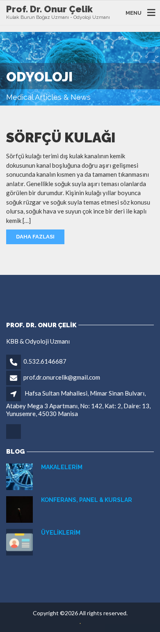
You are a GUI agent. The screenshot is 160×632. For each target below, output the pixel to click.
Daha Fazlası (35, 237)
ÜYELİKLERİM (60, 532)
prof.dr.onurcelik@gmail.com (61, 377)
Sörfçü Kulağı (60, 138)
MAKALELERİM (61, 467)
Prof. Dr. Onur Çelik (49, 8)
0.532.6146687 (44, 361)
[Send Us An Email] (14, 437)
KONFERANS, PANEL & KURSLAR (86, 500)
